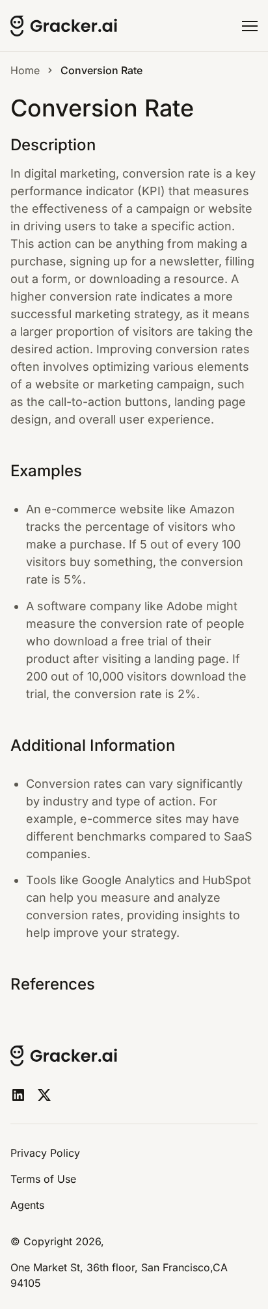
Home (25, 70)
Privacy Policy (45, 1152)
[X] (44, 1095)
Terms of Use (43, 1178)
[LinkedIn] (18, 1095)
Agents (27, 1204)
